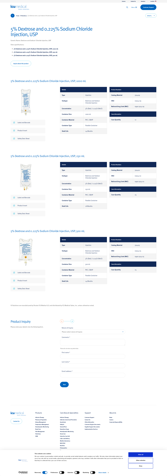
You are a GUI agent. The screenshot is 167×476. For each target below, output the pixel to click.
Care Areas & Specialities (69, 413)
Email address (67, 371)
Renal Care (38, 429)
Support (88, 413)
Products (38, 413)
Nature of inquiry (67, 328)
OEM (36, 436)
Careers (123, 1)
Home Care (62, 434)
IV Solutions (23, 16)
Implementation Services (91, 429)
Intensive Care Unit (65, 436)
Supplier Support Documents (92, 427)
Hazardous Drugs (64, 429)
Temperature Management (42, 424)
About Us (112, 413)
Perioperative (63, 448)
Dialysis (62, 424)
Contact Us (133, 1)
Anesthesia (63, 422)
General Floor (63, 427)
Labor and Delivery (65, 438)
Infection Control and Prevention (68, 420)
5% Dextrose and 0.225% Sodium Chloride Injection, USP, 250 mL (35, 52)
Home (17, 16)
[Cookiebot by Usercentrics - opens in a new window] (23, 472)
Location (152, 1)
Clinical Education (89, 422)
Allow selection (140, 460)
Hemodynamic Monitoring (42, 427)
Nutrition (62, 445)
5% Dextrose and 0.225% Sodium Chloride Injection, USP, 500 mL (35, 55)
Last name (66, 362)
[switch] (61, 472)
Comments (66, 337)
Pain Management (40, 431)
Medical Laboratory (65, 441)
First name (66, 352)
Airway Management (40, 422)
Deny (140, 466)
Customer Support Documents (92, 424)
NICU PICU (62, 443)
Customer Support (89, 417)
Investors (143, 1)
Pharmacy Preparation (41, 420)
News (110, 417)
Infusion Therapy (39, 417)
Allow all (140, 454)
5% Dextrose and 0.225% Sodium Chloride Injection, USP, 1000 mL (36, 49)
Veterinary (38, 434)
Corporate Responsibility (115, 422)
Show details (102, 472)
